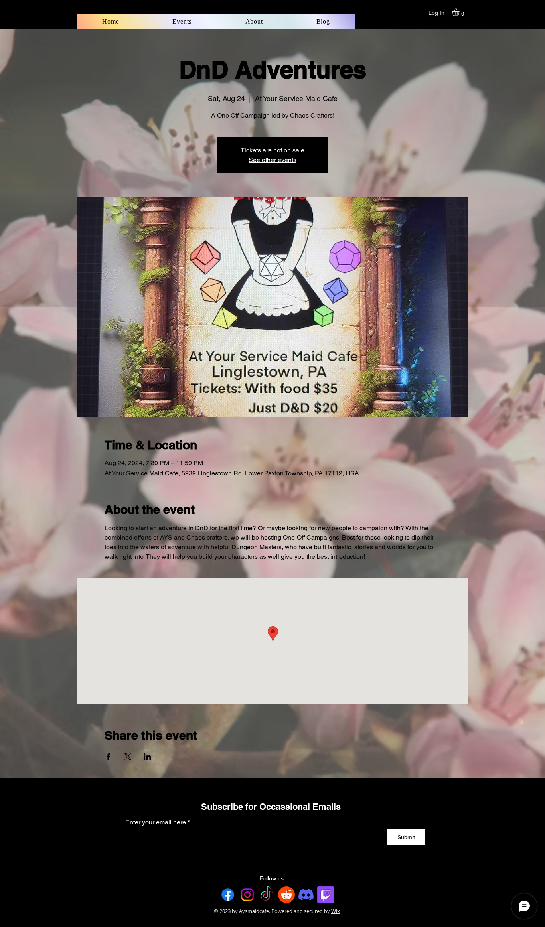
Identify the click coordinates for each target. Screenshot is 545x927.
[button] (460, 12)
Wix (335, 911)
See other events (272, 160)
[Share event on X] (128, 756)
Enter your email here (155, 822)
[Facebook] (227, 894)
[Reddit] (286, 894)
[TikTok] (267, 894)
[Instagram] (247, 894)
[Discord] (306, 894)
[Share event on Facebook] (108, 756)
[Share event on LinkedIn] (147, 756)
